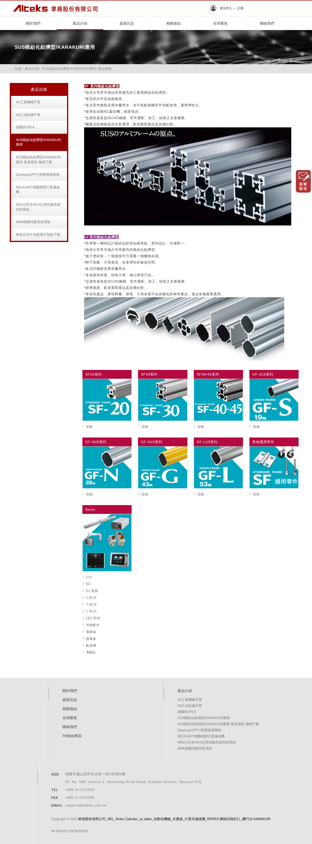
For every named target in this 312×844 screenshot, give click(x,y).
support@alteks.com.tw (86, 805)
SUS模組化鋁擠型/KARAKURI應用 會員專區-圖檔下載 (38, 159)
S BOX (91, 598)
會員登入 (226, 8)
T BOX (91, 604)
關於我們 (33, 23)
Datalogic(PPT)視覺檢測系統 (38, 174)
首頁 (18, 69)
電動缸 (91, 652)
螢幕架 (91, 639)
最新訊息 (126, 23)
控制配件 (93, 625)
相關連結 (173, 23)
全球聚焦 (220, 23)
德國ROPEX (25, 127)
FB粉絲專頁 (72, 736)
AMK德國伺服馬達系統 (33, 222)
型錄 (89, 426)
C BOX (91, 611)
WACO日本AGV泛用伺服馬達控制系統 (38, 207)
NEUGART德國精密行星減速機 (38, 189)
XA (88, 584)
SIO (89, 577)
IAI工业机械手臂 (28, 115)
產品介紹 (80, 23)
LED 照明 (93, 618)
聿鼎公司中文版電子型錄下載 (38, 234)
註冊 (240, 8)
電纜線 (91, 632)
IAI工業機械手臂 (28, 102)
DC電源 (92, 591)
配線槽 (91, 645)
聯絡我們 (267, 23)
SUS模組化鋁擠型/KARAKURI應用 (38, 142)
